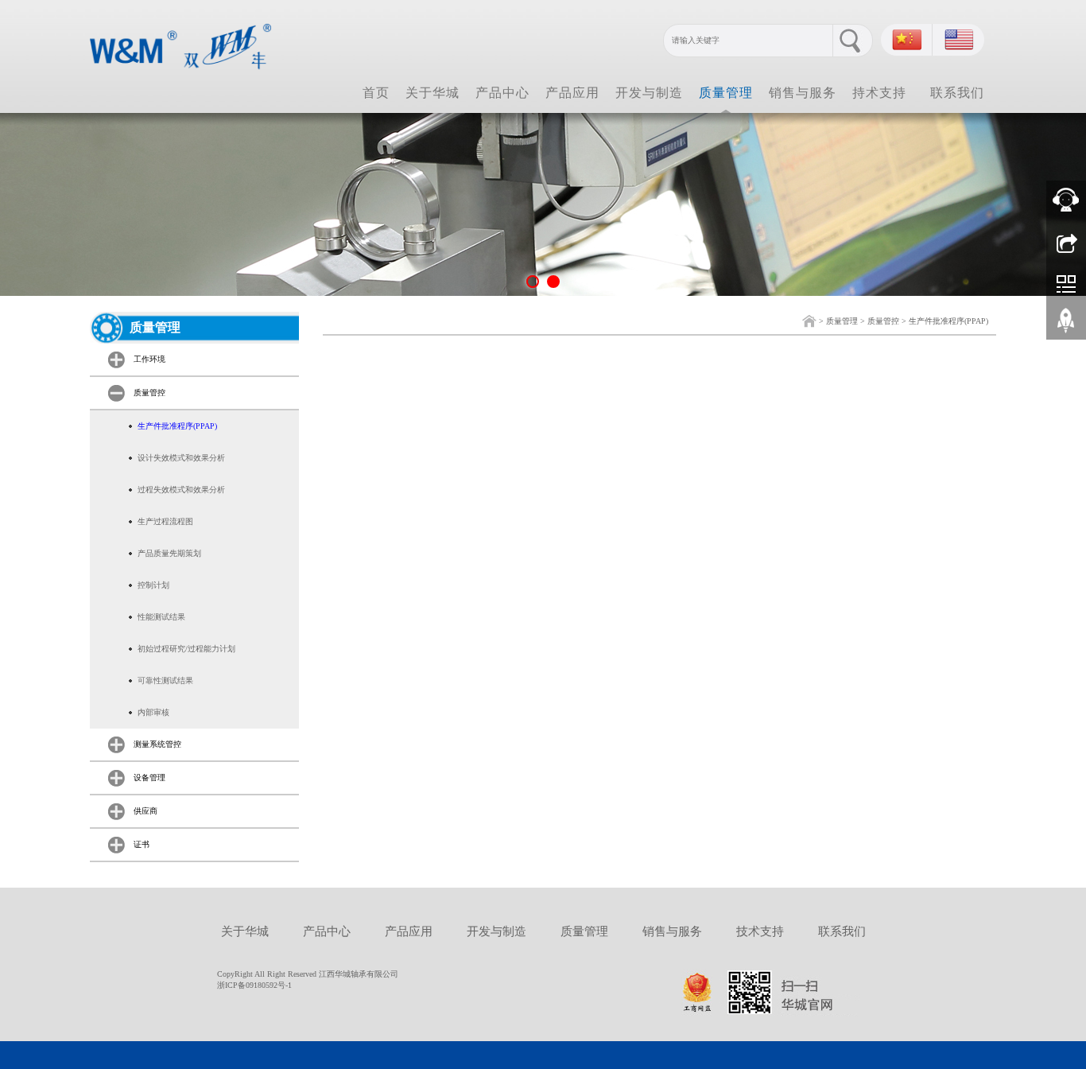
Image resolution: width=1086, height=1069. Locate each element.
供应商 (145, 811)
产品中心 (502, 92)
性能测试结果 (161, 616)
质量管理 (726, 92)
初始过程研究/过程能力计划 (186, 648)
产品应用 (572, 92)
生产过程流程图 (165, 521)
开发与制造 (649, 92)
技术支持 (760, 931)
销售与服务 (802, 92)
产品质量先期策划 (169, 553)
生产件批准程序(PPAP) (948, 321)
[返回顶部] (1066, 326)
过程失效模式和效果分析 (181, 489)
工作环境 (149, 359)
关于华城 (432, 92)
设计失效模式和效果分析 (181, 457)
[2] (543, 204)
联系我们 (957, 92)
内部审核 (153, 712)
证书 (141, 844)
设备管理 (149, 777)
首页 (376, 92)
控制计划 (153, 585)
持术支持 (879, 92)
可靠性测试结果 (165, 680)
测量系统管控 (157, 744)
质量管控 (883, 321)
